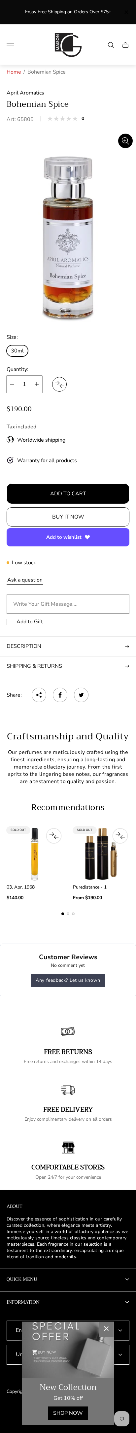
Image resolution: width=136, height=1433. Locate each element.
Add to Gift (30, 622)
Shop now (68, 1413)
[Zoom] (125, 141)
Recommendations (67, 807)
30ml (17, 350)
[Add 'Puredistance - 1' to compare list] (120, 836)
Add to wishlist (64, 537)
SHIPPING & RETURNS (34, 666)
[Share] (39, 695)
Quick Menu (22, 1279)
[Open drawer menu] (10, 45)
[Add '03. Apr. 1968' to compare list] (54, 836)
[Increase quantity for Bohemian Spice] (36, 384)
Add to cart (68, 493)
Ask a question (25, 580)
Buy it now (68, 517)
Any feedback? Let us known (68, 980)
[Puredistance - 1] (101, 854)
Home (14, 72)
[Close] (106, 1329)
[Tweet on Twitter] (81, 695)
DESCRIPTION (24, 646)
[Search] (111, 45)
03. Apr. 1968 (21, 887)
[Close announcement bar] (126, 12)
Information (23, 1302)
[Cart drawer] (125, 45)
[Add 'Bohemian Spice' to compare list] (59, 384)
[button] (62, 913)
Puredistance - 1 (90, 887)
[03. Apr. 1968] (35, 854)
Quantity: (17, 369)
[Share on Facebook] (60, 695)
